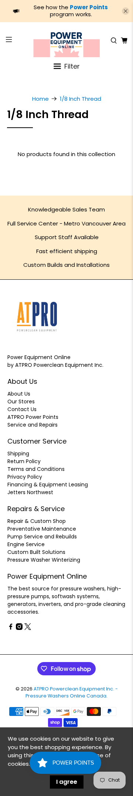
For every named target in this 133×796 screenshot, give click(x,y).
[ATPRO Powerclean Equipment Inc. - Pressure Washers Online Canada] (66, 40)
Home (40, 98)
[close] (125, 11)
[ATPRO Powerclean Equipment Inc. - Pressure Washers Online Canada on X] (27, 628)
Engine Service (26, 544)
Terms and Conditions (36, 469)
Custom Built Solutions (36, 552)
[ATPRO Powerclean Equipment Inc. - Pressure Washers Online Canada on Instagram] (19, 628)
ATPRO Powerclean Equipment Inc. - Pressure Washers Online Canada (71, 692)
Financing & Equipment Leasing (47, 484)
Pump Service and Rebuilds (42, 536)
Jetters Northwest (30, 492)
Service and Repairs (32, 424)
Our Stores (21, 401)
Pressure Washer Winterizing (43, 560)
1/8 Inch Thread (80, 98)
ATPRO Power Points (32, 417)
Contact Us (22, 409)
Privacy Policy (24, 476)
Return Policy (24, 461)
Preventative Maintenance (41, 529)
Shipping (18, 453)
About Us (18, 393)
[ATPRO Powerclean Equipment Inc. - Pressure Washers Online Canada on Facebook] (10, 628)
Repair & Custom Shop (36, 521)
